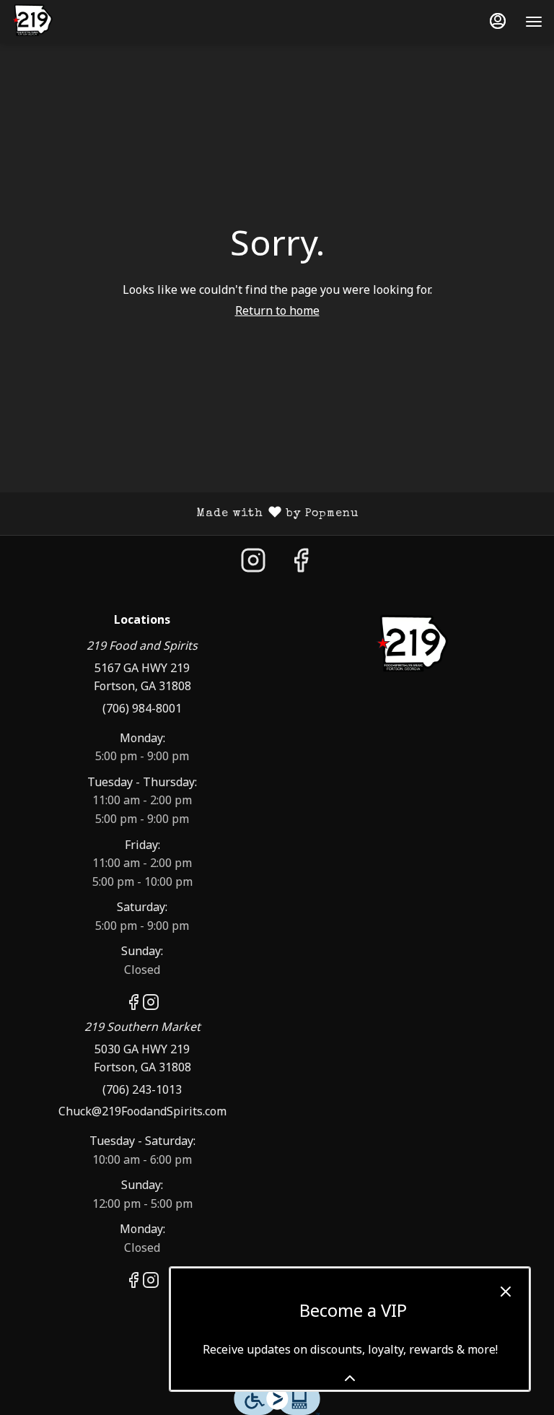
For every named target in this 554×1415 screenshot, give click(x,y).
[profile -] (497, 21)
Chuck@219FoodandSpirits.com (142, 1111)
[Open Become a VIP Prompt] (350, 1378)
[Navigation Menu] (534, 21)
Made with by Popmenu (185, 514)
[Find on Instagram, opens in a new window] (253, 564)
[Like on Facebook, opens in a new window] (301, 564)
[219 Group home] (76, 22)
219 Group (411, 646)
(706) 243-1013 (142, 1089)
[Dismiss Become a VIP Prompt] (505, 1291)
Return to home (277, 310)
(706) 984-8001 (142, 708)
